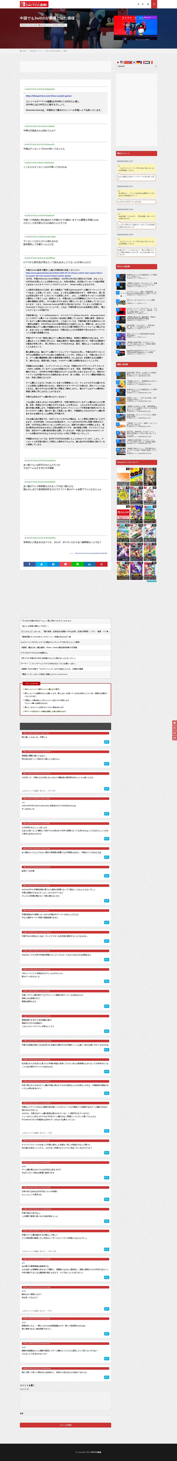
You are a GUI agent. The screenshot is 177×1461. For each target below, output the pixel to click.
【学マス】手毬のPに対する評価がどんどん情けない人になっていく (48, 658)
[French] (143, 62)
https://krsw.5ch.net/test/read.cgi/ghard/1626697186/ (91, 553)
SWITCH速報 (96, 1452)
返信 (106, 742)
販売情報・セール (46, 25)
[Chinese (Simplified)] (126, 62)
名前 (21, 1413)
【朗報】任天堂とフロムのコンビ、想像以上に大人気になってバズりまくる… (142, 284)
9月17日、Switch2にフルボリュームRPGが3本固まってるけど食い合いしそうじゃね (141, 433)
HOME (24, 51)
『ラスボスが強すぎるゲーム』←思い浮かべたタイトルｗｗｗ (46, 621)
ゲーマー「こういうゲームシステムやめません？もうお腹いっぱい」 (49, 663)
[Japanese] (118, 62)
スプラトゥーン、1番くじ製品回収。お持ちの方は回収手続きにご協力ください (142, 292)
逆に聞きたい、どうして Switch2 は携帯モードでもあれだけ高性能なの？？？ (137, 194)
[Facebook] (29, 564)
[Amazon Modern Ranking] (152, 581)
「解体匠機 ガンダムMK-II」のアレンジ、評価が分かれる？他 (46, 637)
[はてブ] (53, 564)
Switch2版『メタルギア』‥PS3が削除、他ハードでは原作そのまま (137, 217)
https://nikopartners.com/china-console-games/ (49, 96)
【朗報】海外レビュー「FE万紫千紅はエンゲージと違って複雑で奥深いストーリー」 (142, 450)
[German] (138, 62)
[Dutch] (147, 62)
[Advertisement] (65, 66)
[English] (122, 62)
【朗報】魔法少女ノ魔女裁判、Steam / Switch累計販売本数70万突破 (141, 318)
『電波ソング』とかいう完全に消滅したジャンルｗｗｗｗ (44, 674)
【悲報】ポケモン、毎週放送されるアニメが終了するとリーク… (142, 382)
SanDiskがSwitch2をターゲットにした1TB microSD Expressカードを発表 (141, 351)
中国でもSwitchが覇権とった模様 (56, 51)
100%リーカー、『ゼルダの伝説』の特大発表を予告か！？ (141, 399)
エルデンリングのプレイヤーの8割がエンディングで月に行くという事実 (50, 642)
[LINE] (78, 564)
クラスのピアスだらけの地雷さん (34, 653)
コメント (24, 1389)
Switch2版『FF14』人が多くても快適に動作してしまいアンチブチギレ (142, 373)
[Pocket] (65, 564)
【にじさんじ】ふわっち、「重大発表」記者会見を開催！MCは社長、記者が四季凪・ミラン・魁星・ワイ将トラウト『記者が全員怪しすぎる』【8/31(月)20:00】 (66, 631)
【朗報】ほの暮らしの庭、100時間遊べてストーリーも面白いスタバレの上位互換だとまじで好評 (142, 408)
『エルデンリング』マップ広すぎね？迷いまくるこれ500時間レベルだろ (137, 169)
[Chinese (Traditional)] (130, 62)
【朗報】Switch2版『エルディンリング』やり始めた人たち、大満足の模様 (141, 343)
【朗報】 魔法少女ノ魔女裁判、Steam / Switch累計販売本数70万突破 (49, 647)
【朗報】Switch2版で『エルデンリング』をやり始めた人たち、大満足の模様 (52, 669)
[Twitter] (42, 564)
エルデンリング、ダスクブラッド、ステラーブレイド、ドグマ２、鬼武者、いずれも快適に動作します (142, 310)
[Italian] (151, 62)
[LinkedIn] (90, 564)
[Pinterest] (101, 564)
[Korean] (134, 62)
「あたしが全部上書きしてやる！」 (35, 626)
